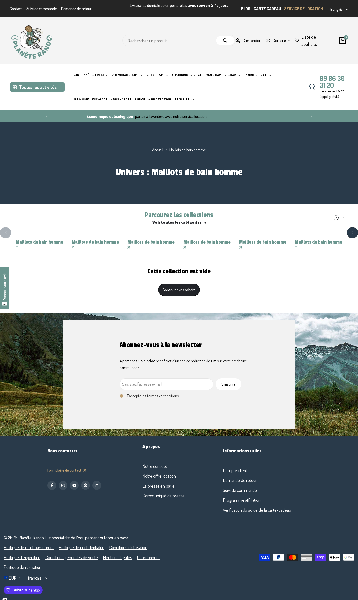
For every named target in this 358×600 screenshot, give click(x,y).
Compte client (235, 470)
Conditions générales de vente (71, 557)
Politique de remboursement (29, 547)
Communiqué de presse (163, 495)
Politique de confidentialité (81, 547)
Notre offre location (159, 476)
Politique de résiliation (22, 567)
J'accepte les (152, 395)
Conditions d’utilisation (128, 547)
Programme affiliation (242, 500)
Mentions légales (117, 557)
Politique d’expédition (22, 557)
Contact (16, 8)
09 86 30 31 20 (332, 82)
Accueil (157, 149)
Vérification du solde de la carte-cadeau (257, 510)
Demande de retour (76, 8)
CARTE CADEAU (267, 8)
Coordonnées (148, 557)
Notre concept (154, 466)
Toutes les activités (38, 87)
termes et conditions (163, 395)
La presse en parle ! (159, 486)
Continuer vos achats (179, 289)
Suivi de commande (41, 8)
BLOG (245, 8)
